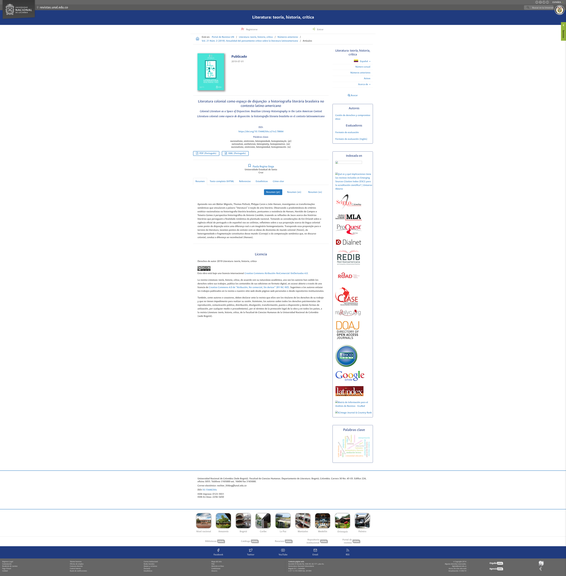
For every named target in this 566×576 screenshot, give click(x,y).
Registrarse (252, 29)
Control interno (75, 569)
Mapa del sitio (216, 562)
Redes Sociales (149, 564)
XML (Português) (237, 153)
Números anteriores (288, 37)
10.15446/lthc (209, 490)
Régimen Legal (7, 562)
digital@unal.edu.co (459, 566)
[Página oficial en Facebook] (540, 2)
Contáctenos (215, 569)
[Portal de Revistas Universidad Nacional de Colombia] (197, 39)
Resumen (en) (294, 192)
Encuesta (147, 569)
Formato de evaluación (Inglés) (351, 139)
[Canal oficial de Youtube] (547, 2)
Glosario (214, 571)
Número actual (362, 67)
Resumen (200, 181)
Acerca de (363, 84)
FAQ (212, 564)
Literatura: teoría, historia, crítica (283, 17)
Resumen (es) (315, 192)
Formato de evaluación (347, 132)
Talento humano (76, 562)
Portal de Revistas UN (223, 37)
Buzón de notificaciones (78, 571)
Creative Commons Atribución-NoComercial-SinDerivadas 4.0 (276, 273)
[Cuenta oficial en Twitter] (543, 2)
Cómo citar (278, 181)
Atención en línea (217, 566)
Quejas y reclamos (150, 566)
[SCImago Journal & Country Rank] (353, 412)
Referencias (245, 181)
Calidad (5, 571)
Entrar (320, 29)
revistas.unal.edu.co (54, 7)
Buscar (354, 95)
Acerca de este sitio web (457, 569)
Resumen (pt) (273, 192)
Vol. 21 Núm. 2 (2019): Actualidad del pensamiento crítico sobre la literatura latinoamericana (250, 41)
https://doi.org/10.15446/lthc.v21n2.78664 (260, 131)
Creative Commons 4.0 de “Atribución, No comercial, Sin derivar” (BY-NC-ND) (249, 287)
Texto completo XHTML (222, 181)
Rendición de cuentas (10, 566)
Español (364, 61)
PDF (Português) (207, 153)
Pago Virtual (6, 569)
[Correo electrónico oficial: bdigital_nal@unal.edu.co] (536, 2)
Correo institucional (151, 562)
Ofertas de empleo (76, 564)
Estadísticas (262, 181)
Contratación (6, 564)
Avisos (367, 78)
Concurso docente (76, 566)
